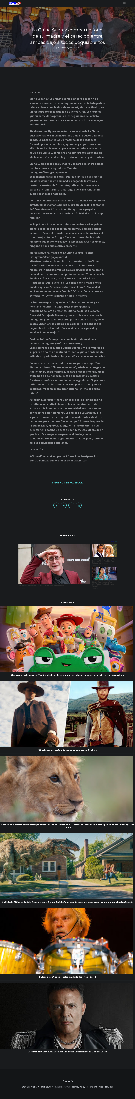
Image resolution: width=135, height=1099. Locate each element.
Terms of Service (95, 1087)
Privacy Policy (78, 1087)
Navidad (109, 1087)
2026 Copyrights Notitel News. (36, 1087)
